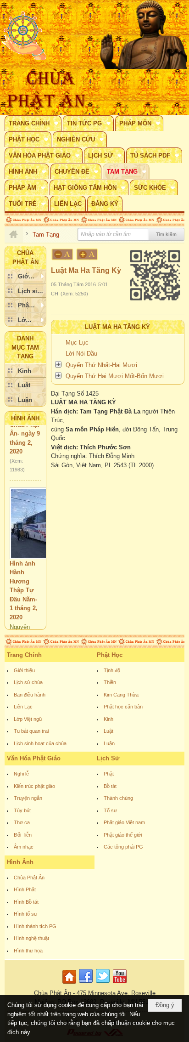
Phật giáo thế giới (123, 835)
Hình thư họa (28, 950)
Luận (109, 743)
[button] (33, 123)
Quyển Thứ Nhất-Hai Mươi (101, 365)
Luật (108, 731)
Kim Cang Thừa (121, 694)
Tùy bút (22, 810)
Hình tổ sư (25, 914)
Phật (109, 773)
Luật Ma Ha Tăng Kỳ (117, 326)
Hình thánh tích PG (35, 926)
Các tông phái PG (123, 846)
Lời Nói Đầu (81, 353)
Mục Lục (77, 342)
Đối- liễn (23, 835)
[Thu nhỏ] (62, 254)
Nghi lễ (21, 773)
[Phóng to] (87, 254)
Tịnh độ (112, 670)
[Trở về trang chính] (70, 983)
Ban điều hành (29, 694)
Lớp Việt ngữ (28, 719)
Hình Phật (25, 889)
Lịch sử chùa (28, 682)
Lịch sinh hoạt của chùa (40, 743)
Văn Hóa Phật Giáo (34, 758)
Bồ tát (110, 786)
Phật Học (109, 654)
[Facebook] (85, 983)
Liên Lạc (23, 706)
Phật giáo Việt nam (124, 822)
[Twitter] (102, 983)
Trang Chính (24, 654)
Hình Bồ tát (26, 902)
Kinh (108, 719)
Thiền (110, 682)
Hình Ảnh (25, 418)
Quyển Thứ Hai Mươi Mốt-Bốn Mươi (115, 376)
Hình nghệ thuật (31, 938)
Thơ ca (22, 822)
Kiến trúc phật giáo (34, 786)
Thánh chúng (118, 798)
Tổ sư (110, 810)
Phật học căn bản (123, 706)
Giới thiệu (24, 670)
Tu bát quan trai (31, 731)
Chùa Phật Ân (29, 877)
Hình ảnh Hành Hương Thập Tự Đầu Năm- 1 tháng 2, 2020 (24, 584)
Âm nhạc (23, 846)
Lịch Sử (108, 758)
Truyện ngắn (28, 798)
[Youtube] (119, 983)
